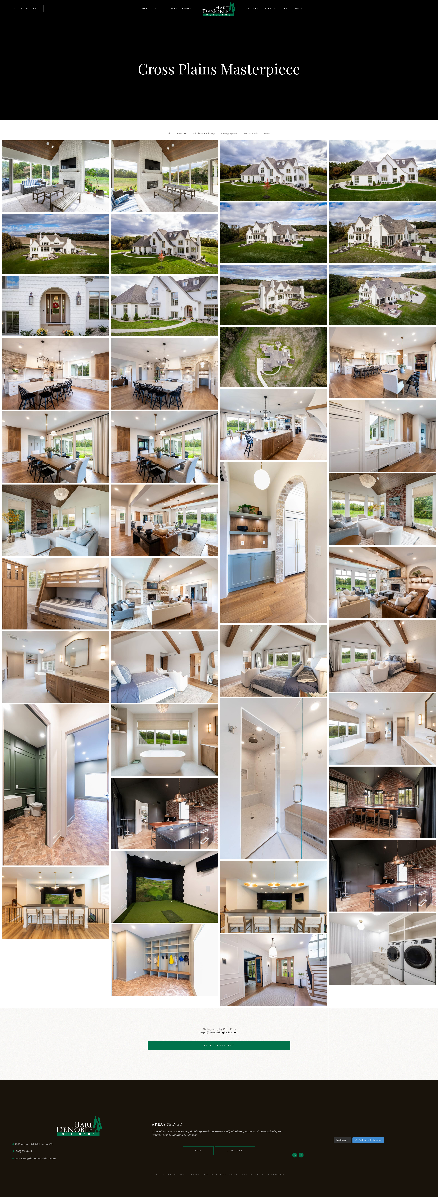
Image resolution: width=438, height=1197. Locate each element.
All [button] (169, 133)
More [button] (267, 133)
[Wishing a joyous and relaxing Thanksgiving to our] (307, 1125)
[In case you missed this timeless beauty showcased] (376, 1125)
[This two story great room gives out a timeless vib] (341, 1125)
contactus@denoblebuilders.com (35, 1158)
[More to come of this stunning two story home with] (410, 1125)
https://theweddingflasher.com (218, 1032)
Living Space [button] (229, 133)
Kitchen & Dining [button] (204, 133)
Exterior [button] (182, 133)
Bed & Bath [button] (250, 133)
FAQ (198, 1150)
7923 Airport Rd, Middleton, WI (33, 1144)
